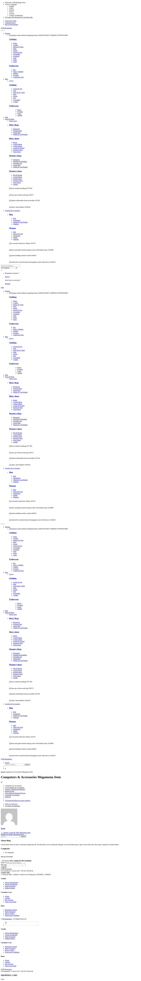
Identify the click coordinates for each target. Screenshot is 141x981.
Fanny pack (13, 121)
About (7, 896)
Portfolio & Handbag (20, 161)
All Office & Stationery (12, 806)
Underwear (14, 66)
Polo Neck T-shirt (19, 92)
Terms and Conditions (12, 915)
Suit (14, 98)
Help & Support (10, 886)
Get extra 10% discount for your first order (19, 17)
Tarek (3, 828)
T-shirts (15, 45)
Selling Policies (10, 888)
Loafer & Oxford (18, 148)
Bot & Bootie (17, 175)
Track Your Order (10, 21)
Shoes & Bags (9, 119)
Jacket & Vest (17, 52)
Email (3, 862)
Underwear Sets (18, 77)
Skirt (14, 58)
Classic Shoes (17, 146)
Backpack (16, 129)
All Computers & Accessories (14, 787)
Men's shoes (14, 138)
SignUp (4, 867)
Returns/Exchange (11, 910)
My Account (9, 900)
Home (3, 772)
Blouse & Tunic (18, 47)
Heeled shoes (17, 179)
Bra (14, 70)
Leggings (16, 56)
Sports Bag (16, 132)
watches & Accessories (12, 210)
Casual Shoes (17, 144)
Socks (19, 113)
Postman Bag (17, 131)
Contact (7, 898)
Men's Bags (14, 125)
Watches (16, 224)
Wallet (15, 237)
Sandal (15, 184)
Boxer (19, 110)
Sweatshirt (16, 54)
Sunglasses (16, 220)
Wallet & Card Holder (20, 134)
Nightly (15, 73)
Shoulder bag (17, 163)
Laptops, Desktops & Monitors (15, 789)
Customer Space (10, 23)
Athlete (19, 115)
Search (7, 762)
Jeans (15, 62)
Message (4, 865)
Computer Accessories (12, 795)
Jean (14, 91)
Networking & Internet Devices (15, 793)
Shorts (15, 51)
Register (7, 284)
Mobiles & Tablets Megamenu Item (13, 834)
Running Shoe (18, 150)
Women (7, 33)
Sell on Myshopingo (11, 24)
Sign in (7, 277)
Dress (15, 43)
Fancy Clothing (18, 72)
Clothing (13, 85)
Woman (12, 228)
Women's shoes (15, 171)
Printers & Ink (9, 791)
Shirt (14, 49)
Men (6, 79)
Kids (6, 117)
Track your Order (10, 902)
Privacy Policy (9, 913)
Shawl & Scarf (18, 234)
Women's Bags (15, 156)
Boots (15, 142)
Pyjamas (16, 75)
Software (8, 797)
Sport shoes (17, 152)
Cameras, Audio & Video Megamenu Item (15, 832)
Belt (14, 218)
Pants (15, 60)
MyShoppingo (7, 919)
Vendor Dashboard (11, 884)
